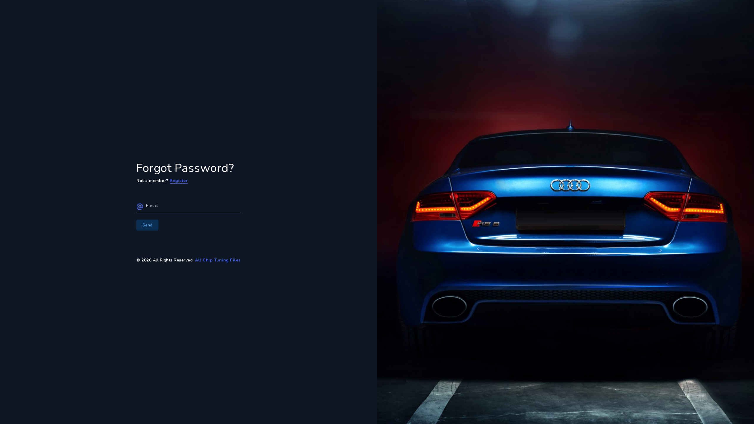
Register (179, 180)
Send (147, 225)
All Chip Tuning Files (217, 260)
